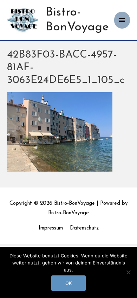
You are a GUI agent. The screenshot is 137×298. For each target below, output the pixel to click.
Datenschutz (84, 228)
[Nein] (128, 272)
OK (68, 283)
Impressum (51, 228)
